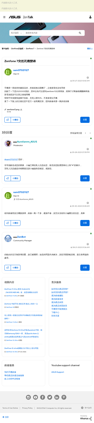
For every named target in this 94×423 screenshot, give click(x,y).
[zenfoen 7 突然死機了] (90, 133)
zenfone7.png (13, 109)
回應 (24, 199)
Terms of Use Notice (10, 408)
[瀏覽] (5, 17)
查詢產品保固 (57, 302)
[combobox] (54, 33)
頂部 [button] (7, 417)
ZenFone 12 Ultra (12, 340)
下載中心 (55, 312)
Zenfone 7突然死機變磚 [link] (46, 49)
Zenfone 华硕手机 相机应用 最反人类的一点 (21, 304)
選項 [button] (89, 49)
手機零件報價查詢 (59, 309)
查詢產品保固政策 (59, 306)
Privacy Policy (27, 408)
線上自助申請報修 (12, 379)
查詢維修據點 (57, 295)
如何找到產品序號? (59, 292)
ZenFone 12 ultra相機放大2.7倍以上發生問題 (21, 348)
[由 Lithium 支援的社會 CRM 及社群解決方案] (86, 418)
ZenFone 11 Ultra (11, 296)
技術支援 (55, 316)
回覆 (85, 119)
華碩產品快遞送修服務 (14, 375)
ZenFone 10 (10, 307)
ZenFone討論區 (17, 49)
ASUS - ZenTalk (21, 17)
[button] (8, 119)
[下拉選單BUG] (85, 133)
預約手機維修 (10, 372)
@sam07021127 (11, 159)
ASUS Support (57, 372)
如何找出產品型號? (59, 289)
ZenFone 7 (30, 49)
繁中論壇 (5, 49)
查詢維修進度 (57, 299)
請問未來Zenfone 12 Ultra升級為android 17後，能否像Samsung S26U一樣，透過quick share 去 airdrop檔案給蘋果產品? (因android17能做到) (23, 333)
